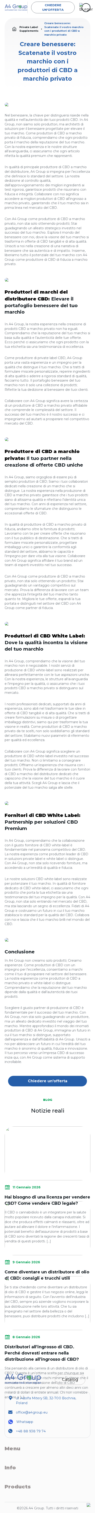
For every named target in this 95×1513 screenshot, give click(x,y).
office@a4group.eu (32, 1412)
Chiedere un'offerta (53, 7)
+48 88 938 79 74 (31, 1431)
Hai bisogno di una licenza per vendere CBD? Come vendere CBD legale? (47, 1200)
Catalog (70, 1379)
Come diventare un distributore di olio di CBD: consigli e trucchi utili (47, 1275)
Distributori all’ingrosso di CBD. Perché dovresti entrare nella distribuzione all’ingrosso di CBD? (42, 1353)
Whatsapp (24, 1422)
